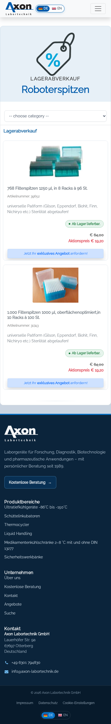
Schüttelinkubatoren (22, 516)
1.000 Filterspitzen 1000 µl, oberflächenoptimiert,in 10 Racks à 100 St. (53, 315)
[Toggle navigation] (98, 8)
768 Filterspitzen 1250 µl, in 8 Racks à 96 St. (47, 188)
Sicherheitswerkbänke (23, 557)
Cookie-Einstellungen (79, 703)
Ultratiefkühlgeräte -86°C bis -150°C (35, 507)
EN (65, 715)
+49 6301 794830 (26, 662)
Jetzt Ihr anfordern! (56, 253)
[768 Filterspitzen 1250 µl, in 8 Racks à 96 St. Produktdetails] (55, 161)
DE (51, 715)
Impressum (24, 703)
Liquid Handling (18, 533)
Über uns (12, 578)
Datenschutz (48, 703)
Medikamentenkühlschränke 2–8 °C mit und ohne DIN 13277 (51, 545)
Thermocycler (16, 524)
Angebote (13, 604)
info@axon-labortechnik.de (35, 671)
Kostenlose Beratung (30, 482)
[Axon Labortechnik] (26, 436)
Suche (9, 613)
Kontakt (11, 595)
